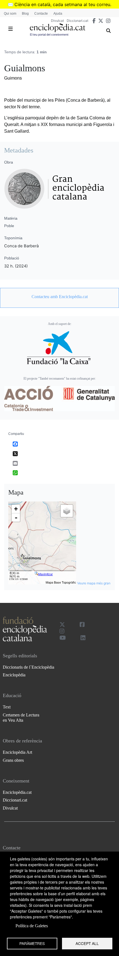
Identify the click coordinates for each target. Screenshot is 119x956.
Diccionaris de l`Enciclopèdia (28, 667)
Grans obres (13, 760)
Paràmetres (32, 943)
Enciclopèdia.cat (17, 792)
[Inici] (57, 27)
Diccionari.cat (77, 21)
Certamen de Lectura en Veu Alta (21, 718)
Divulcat (57, 21)
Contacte (41, 13)
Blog (25, 13)
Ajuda (57, 13)
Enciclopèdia (14, 675)
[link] (59, 296)
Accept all (87, 943)
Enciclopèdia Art (17, 752)
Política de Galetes (31, 925)
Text (7, 707)
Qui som (10, 13)
